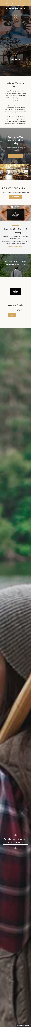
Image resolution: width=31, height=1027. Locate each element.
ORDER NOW (15, 196)
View (12, 315)
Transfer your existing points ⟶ (15, 246)
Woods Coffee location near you (18, 113)
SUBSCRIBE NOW (15, 156)
